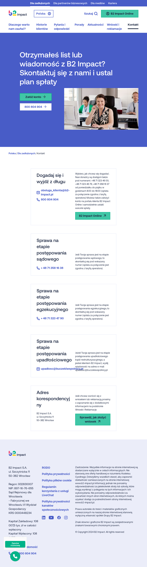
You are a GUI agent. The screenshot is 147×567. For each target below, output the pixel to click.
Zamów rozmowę (15, 544)
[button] (15, 556)
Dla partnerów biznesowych (70, 3)
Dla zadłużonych (40, 3)
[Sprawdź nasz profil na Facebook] (59, 518)
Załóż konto (33, 97)
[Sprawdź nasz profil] (44, 518)
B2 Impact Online (90, 215)
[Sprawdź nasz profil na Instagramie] (66, 518)
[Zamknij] (27, 537)
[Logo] (17, 455)
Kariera (112, 3)
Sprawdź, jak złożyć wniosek (93, 419)
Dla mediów (98, 3)
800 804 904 (33, 106)
